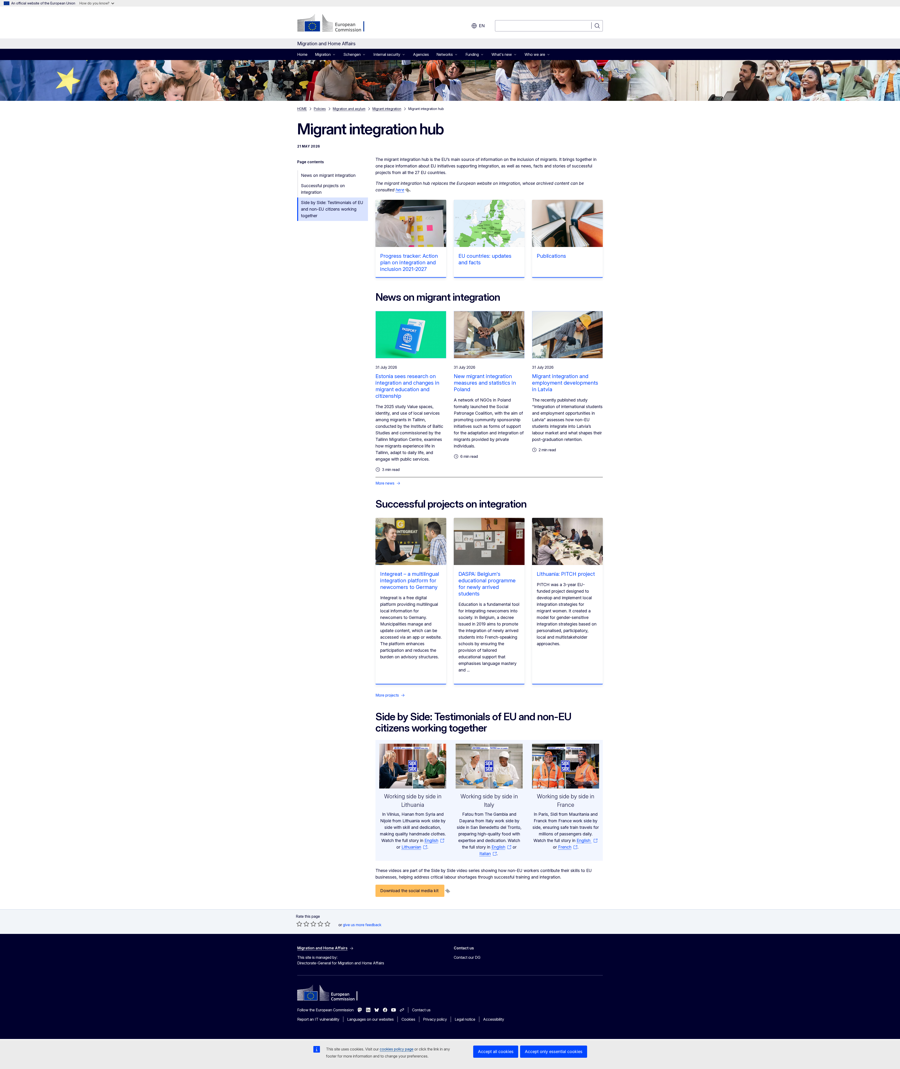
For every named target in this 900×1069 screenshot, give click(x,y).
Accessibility (493, 1019)
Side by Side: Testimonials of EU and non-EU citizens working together (332, 209)
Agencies (421, 54)
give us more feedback (362, 924)
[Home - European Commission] (335, 23)
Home (302, 54)
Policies (320, 109)
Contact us (421, 1010)
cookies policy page (396, 1049)
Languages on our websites (370, 1019)
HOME (302, 109)
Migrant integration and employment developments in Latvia (565, 382)
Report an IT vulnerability (318, 1019)
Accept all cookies (496, 1051)
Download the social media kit (410, 890)
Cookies (408, 1019)
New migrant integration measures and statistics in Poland (485, 382)
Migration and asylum (349, 109)
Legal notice (465, 1019)
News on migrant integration (328, 175)
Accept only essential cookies (553, 1051)
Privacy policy (435, 1019)
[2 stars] (303, 924)
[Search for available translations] (407, 190)
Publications (551, 256)
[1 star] (299, 924)
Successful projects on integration (323, 189)
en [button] (482, 25)
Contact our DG (467, 957)
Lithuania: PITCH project (566, 574)
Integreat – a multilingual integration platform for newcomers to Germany (409, 580)
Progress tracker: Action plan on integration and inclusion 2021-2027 (409, 262)
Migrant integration (386, 109)
